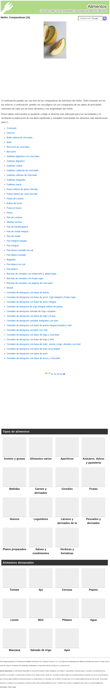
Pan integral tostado (17, 241)
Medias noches (14, 222)
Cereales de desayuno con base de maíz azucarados (33, 349)
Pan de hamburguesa (17, 227)
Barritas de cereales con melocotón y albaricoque (31, 273)
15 (64, 373)
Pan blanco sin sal (16, 264)
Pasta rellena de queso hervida (22, 189)
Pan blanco (12, 269)
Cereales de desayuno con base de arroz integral (31, 302)
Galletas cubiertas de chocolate (22, 170)
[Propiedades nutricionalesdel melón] (55, 39)
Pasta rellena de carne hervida (22, 194)
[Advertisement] (55, 78)
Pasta (9, 212)
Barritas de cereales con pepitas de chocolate (30, 283)
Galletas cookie (14, 165)
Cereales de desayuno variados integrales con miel (32, 320)
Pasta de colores (15, 198)
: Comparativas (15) (15, 17)
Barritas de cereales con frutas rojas (25, 278)
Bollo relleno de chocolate (19, 137)
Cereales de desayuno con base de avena (28, 292)
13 (58, 373)
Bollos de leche (14, 203)
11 (52, 373)
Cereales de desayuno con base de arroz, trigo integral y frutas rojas (41, 297)
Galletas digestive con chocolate (23, 156)
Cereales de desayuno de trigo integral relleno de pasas (35, 306)
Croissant (11, 128)
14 (61, 373)
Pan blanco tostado (16, 255)
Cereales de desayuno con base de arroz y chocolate (33, 358)
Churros (11, 133)
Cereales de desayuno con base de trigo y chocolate (33, 334)
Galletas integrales (16, 180)
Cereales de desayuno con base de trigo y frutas (31, 316)
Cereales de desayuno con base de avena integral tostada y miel (39, 325)
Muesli (10, 288)
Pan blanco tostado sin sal (20, 250)
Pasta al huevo (14, 208)
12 (55, 373)
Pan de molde (13, 236)
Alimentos (97, 6)
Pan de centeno (14, 217)
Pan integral (13, 245)
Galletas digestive (16, 161)
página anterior (49, 373)
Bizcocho (11, 151)
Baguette (11, 259)
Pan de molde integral (17, 231)
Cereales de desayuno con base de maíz (27, 353)
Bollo (9, 142)
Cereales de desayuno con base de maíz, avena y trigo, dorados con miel (43, 344)
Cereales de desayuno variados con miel (27, 330)
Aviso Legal (12, 687)
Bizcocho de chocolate (18, 147)
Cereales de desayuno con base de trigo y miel (30, 339)
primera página (46, 373)
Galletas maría (14, 184)
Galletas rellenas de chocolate (22, 175)
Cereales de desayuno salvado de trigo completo (31, 311)
